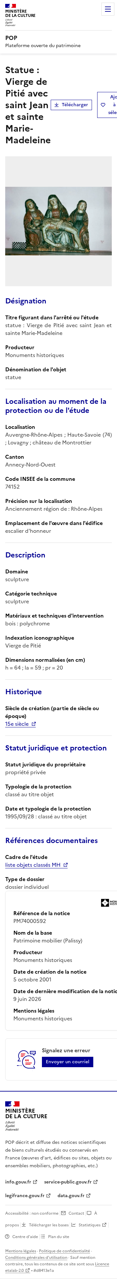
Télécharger (75, 104)
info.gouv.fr (18, 1182)
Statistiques (89, 1225)
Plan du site (58, 1237)
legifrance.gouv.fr (25, 1195)
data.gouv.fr (71, 1195)
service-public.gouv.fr (68, 1182)
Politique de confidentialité (64, 1251)
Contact (76, 1213)
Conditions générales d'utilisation (36, 1257)
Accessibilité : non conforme (31, 1213)
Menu (107, 9)
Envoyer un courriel (67, 1061)
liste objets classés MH (32, 865)
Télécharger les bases (49, 1225)
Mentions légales (20, 1251)
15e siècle (17, 724)
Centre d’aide (25, 1237)
